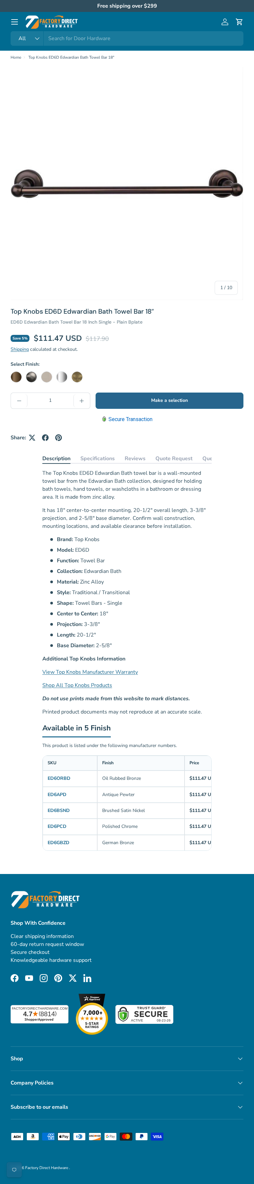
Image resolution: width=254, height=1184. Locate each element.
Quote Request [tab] (173, 458)
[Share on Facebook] (45, 437)
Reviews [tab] (135, 458)
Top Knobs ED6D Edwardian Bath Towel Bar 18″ (71, 57)
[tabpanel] (127, 592)
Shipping (20, 349)
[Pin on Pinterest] (58, 437)
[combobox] (127, 38)
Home (16, 57)
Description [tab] (56, 458)
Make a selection (169, 400)
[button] (239, 22)
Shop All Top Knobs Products (77, 685)
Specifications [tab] (97, 458)
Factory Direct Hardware (47, 1167)
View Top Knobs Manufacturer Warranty (90, 672)
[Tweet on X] (32, 437)
